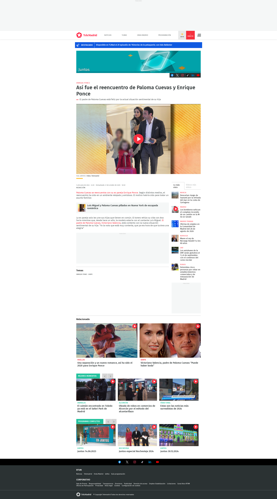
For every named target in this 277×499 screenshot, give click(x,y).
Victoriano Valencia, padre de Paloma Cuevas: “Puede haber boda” (170, 340)
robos (183, 264)
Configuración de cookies (131, 485)
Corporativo (83, 480)
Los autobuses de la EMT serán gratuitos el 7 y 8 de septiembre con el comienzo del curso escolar (175, 250)
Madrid (183, 207)
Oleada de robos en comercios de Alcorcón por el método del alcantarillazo (137, 390)
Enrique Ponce (83, 83)
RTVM (79, 470)
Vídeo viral (165, 403)
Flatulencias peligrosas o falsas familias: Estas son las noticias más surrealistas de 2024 (179, 390)
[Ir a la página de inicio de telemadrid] (86, 35)
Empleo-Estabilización (157, 484)
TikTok (187, 75)
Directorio (118, 484)
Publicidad (128, 484)
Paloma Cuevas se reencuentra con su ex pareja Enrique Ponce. (107, 193)
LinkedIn (193, 75)
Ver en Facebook (119, 462)
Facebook (172, 75)
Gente (90, 274)
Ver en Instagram (135, 462)
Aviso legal (109, 485)
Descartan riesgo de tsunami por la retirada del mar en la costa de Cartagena (175, 195)
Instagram (182, 75)
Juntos (80, 448)
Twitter (177, 75)
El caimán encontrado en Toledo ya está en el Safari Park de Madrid (96, 390)
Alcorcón (123, 403)
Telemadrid (88, 474)
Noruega (184, 236)
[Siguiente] (110, 376)
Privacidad (99, 485)
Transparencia (108, 484)
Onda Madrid (142, 35)
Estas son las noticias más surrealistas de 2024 (174, 407)
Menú (199, 35)
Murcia (183, 192)
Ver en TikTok (142, 462)
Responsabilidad (95, 484)
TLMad (124, 35)
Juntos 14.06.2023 (96, 435)
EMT (181, 248)
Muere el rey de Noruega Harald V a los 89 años (175, 238)
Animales (81, 403)
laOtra (107, 474)
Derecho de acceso (140, 484)
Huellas (81, 360)
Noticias (107, 35)
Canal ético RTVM (183, 484)
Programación (164, 35)
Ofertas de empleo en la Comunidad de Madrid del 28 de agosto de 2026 (175, 223)
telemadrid (83, 494)
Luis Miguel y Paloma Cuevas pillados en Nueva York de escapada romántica (81, 208)
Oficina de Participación (85, 485)
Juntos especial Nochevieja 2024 (137, 435)
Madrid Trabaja (186, 221)
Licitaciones (171, 484)
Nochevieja (124, 448)
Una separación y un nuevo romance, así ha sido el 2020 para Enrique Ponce (106, 340)
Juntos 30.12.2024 (179, 435)
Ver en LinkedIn (150, 462)
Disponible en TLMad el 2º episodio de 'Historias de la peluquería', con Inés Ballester (134, 45)
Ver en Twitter (127, 462)
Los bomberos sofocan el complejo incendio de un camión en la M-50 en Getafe (175, 209)
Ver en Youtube (157, 462)
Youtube (198, 75)
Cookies (117, 485)
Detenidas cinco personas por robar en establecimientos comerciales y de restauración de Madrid (175, 267)
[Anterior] (105, 376)
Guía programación (118, 474)
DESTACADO (87, 45)
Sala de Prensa (81, 484)
